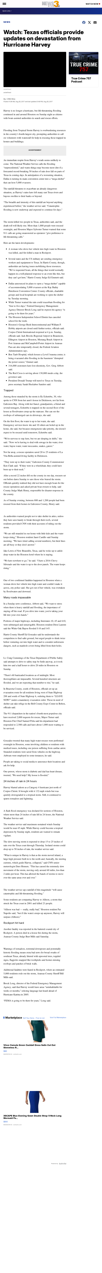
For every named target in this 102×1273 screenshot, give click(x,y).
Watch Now (92, 4)
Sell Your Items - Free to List (34, 1018)
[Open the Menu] (4, 4)
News (6, 22)
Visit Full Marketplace (58, 1017)
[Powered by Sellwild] (62, 1164)
